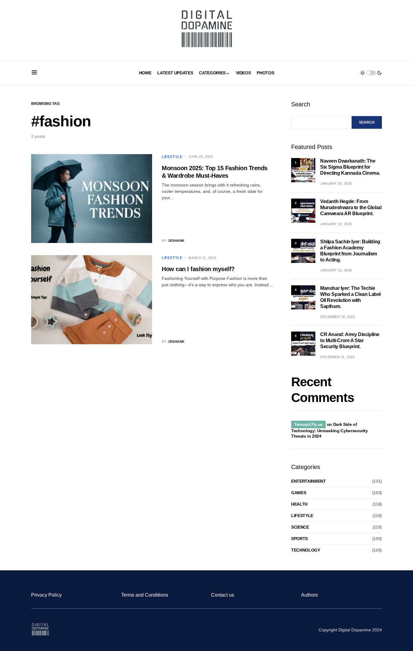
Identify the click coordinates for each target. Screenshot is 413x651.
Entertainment (308, 481)
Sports (299, 538)
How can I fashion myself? (198, 269)
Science (300, 527)
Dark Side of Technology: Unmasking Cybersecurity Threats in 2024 (329, 430)
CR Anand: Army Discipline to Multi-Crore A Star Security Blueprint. (349, 340)
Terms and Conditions (144, 595)
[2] (303, 210)
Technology (305, 550)
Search (300, 104)
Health (299, 504)
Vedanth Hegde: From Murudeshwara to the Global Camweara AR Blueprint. (351, 207)
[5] (303, 343)
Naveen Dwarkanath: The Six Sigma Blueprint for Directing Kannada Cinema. (350, 167)
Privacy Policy (46, 595)
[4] (303, 297)
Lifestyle (172, 157)
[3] (303, 250)
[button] (34, 72)
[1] (303, 170)
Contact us (222, 595)
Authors (309, 595)
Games (298, 492)
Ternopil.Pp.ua (308, 424)
